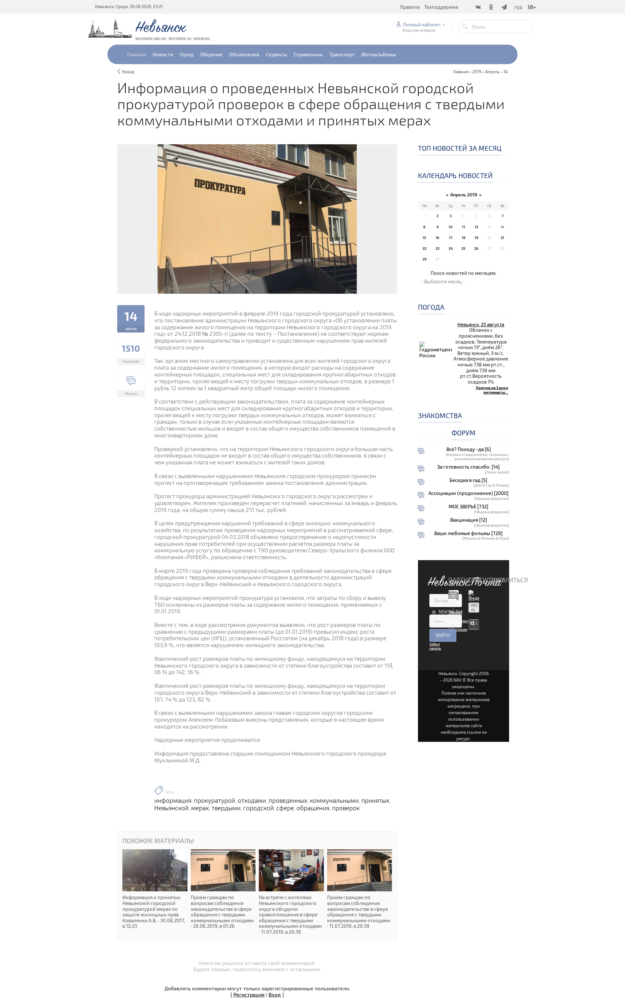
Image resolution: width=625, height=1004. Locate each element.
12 (476, 227)
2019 (476, 71)
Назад (128, 71)
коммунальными (334, 800)
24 (451, 248)
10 (450, 227)
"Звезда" (455, 612)
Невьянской (171, 808)
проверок (346, 808)
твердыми (226, 808)
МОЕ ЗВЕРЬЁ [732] (468, 506)
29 (424, 259)
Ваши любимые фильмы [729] (468, 533)
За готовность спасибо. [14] (468, 467)
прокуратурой (214, 800)
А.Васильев (457, 629)
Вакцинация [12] (468, 520)
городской (258, 808)
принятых (375, 800)
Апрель (492, 71)
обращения (313, 808)
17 (450, 237)
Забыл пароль (435, 646)
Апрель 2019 (463, 194)
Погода (431, 307)
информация (172, 800)
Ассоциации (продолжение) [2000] (468, 493)
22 (424, 248)
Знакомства (440, 415)
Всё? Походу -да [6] (468, 449)
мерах (200, 808)
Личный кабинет (422, 24)
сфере (285, 808)
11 (463, 227)
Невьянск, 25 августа (480, 324)
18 (463, 237)
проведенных (288, 800)
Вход (275, 994)
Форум (463, 433)
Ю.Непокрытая (460, 621)
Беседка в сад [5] (468, 480)
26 (476, 248)
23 (437, 248)
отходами (252, 800)
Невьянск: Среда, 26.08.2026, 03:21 (129, 6)
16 (437, 237)
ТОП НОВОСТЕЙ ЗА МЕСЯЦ (460, 148)
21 (502, 237)
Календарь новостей (455, 175)
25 (463, 248)
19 (476, 237)
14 (506, 71)
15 (424, 237)
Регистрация (249, 994)
